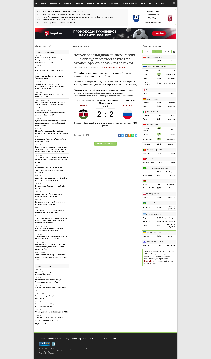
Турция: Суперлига (152, 159)
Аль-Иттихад (147, 175)
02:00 (159, 207)
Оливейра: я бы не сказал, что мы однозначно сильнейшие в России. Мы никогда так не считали (49, 86)
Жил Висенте (147, 153)
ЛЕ (156, 3)
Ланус (145, 226)
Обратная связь (54, 339)
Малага (145, 106)
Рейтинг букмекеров (51, 3)
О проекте (43, 339)
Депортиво (171, 106)
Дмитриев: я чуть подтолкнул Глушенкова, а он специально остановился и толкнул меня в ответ (51, 159)
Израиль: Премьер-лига (154, 242)
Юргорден (171, 236)
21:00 (159, 175)
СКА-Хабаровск (169, 83)
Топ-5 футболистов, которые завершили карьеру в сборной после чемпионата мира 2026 (51, 257)
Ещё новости (40, 324)
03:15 (159, 221)
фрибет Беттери (150, 261)
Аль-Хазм (172, 175)
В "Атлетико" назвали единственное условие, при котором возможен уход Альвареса (49, 170)
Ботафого (146, 207)
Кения (83, 105)
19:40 (159, 172)
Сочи (173, 70)
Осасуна (146, 103)
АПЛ (41, 74)
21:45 (159, 119)
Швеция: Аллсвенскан (154, 232)
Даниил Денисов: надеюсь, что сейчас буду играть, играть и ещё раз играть (51, 179)
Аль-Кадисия (170, 172)
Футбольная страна (57, 349)
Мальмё (146, 236)
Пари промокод (129, 3)
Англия (90, 3)
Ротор (145, 74)
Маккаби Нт (147, 245)
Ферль (145, 134)
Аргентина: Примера (153, 214)
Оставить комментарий (105, 144)
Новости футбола (80, 46)
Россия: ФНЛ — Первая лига (156, 66)
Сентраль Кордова (168, 218)
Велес (145, 79)
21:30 (160, 162)
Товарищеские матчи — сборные (114, 67)
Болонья (146, 115)
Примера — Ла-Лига (46, 100)
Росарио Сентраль (168, 221)
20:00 (159, 83)
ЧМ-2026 (68, 3)
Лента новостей (43, 46)
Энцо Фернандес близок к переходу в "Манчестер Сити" (63, 11)
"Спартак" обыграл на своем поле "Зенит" (58, 20)
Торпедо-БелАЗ (148, 188)
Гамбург (172, 134)
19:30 (159, 79)
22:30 (159, 106)
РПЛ (41, 55)
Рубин (157, 11)
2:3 (159, 70)
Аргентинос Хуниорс (171, 226)
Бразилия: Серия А (153, 203)
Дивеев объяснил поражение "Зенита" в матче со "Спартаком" (49, 273)
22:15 (159, 153)
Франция (113, 3)
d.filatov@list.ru (60, 351)
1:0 (159, 184)
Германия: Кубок (152, 124)
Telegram (52, 353)
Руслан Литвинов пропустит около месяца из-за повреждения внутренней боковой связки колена (78, 17)
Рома (145, 119)
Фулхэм (146, 93)
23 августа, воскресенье (45, 266)
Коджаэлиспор (148, 162)
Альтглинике (147, 140)
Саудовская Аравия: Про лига (157, 168)
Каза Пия (172, 153)
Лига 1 (42, 242)
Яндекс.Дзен (43, 353)
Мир (143, 3)
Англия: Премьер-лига (154, 90)
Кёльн (173, 129)
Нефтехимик (170, 74)
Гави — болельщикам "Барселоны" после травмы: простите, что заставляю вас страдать (50, 104)
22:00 (159, 93)
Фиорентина (171, 119)
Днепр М (172, 188)
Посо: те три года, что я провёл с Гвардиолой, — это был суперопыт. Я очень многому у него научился (51, 60)
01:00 (159, 218)
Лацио (173, 115)
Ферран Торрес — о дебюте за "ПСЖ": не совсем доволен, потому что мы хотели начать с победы (50, 247)
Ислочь (145, 184)
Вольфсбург (171, 140)
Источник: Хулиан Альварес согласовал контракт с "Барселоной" (67, 14)
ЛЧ (149, 3)
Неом (145, 172)
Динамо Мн (171, 184)
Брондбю (146, 197)
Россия (79, 3)
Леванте (172, 103)
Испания (101, 3)
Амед (173, 162)
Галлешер (146, 144)
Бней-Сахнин (170, 245)
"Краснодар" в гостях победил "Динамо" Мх (59, 23)
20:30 (159, 61)
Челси (173, 93)
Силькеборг (171, 197)
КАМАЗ (145, 70)
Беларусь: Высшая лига (154, 181)
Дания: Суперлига (152, 194)
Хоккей (113, 339)
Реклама (105, 339)
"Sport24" (85, 135)
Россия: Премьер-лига (153, 22)
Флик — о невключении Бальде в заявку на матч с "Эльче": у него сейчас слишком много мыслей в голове (51, 220)
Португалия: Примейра (154, 150)
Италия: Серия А (152, 112)
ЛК (162, 3)
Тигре (145, 218)
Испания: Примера (152, 99)
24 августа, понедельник (45, 52)
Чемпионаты (44, 226)
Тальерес (146, 221)
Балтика (150, 11)
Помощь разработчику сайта (74, 339)
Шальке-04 (171, 144)
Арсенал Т (171, 79)
